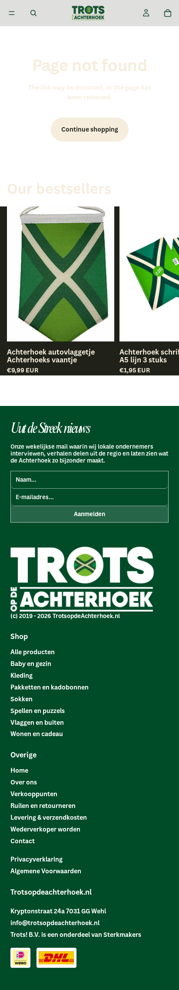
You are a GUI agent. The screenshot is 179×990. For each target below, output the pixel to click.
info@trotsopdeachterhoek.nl (54, 923)
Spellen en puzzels (37, 710)
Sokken (21, 699)
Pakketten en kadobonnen (49, 687)
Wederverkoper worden (45, 829)
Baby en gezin (30, 663)
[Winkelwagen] (167, 13)
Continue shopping (89, 129)
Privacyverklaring (36, 859)
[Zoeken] (33, 13)
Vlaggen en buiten (37, 722)
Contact (22, 841)
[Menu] (12, 13)
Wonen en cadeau (36, 734)
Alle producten (32, 652)
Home (19, 770)
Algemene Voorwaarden (45, 871)
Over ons (23, 782)
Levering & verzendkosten (48, 817)
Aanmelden (89, 514)
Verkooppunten (33, 794)
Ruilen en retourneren (43, 805)
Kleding (21, 675)
